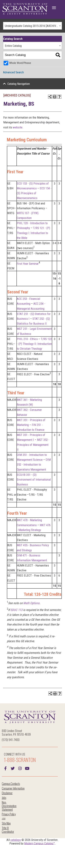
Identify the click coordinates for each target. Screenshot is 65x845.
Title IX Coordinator (8, 830)
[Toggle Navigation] (54, 8)
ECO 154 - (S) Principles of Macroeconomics (34, 193)
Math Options (31, 603)
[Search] (58, 55)
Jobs (4, 797)
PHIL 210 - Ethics (27, 339)
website (17, 127)
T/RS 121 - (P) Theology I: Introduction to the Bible (33, 232)
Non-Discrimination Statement (9, 806)
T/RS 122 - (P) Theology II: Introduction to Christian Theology (34, 343)
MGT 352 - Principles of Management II (33, 444)
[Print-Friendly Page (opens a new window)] (55, 97)
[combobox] (32, 26)
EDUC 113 (16, 610)
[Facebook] (5, 768)
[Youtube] (27, 768)
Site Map (6, 823)
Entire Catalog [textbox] (13, 46)
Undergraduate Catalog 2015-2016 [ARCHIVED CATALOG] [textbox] (33, 26)
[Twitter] (12, 768)
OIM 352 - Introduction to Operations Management (34, 464)
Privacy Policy (9, 814)
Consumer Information (13, 788)
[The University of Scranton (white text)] (24, 9)
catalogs (15, 840)
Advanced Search (13, 72)
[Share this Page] (50, 97)
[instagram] (19, 768)
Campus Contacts (11, 783)
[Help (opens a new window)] (59, 97)
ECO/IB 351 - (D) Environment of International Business (34, 479)
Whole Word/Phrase (20, 63)
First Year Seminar (28, 263)
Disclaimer (7, 793)
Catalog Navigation (18, 84)
